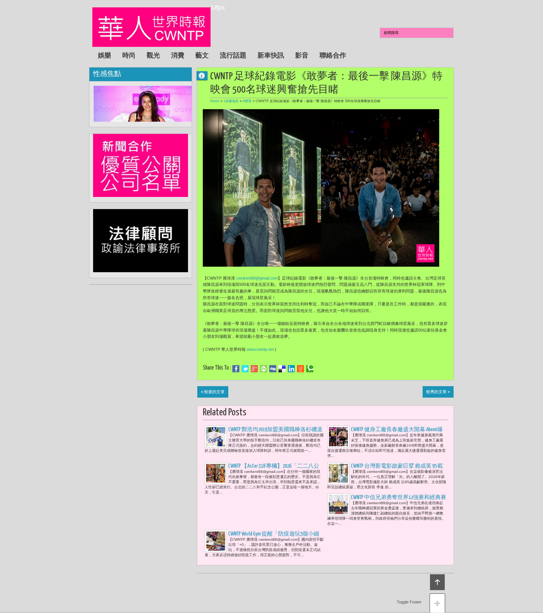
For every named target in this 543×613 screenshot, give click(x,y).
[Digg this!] (272, 369)
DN (205, 75)
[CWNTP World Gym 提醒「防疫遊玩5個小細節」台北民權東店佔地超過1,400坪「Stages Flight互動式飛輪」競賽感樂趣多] (216, 541)
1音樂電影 (231, 101)
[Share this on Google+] (254, 369)
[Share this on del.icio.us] (282, 369)
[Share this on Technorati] (309, 369)
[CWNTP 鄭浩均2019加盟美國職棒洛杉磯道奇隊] (216, 437)
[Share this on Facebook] (235, 369)
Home (214, 101)
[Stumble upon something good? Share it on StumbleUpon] (263, 369)
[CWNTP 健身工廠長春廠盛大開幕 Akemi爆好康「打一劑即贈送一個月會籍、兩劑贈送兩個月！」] (338, 437)
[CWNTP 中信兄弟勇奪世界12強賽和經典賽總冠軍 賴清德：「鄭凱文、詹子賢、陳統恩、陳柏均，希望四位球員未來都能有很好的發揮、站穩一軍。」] (338, 504)
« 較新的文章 (213, 391)
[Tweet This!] (245, 369)
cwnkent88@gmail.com (257, 278)
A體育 (247, 101)
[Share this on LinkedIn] (291, 369)
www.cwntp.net (260, 349)
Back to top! (437, 582)
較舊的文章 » (438, 391)
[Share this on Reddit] (300, 369)
